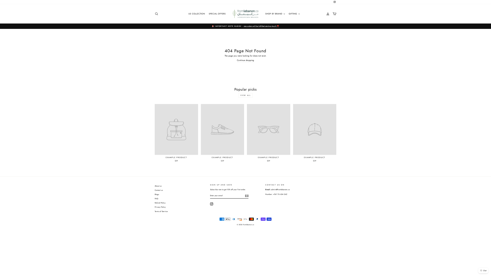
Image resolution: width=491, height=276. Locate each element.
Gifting (293, 13)
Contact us (159, 190)
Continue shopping (245, 60)
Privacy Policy (160, 207)
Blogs (157, 194)
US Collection (196, 13)
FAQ (156, 198)
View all (245, 95)
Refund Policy (160, 203)
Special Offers (217, 13)
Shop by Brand (274, 13)
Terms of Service (161, 211)
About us (158, 186)
